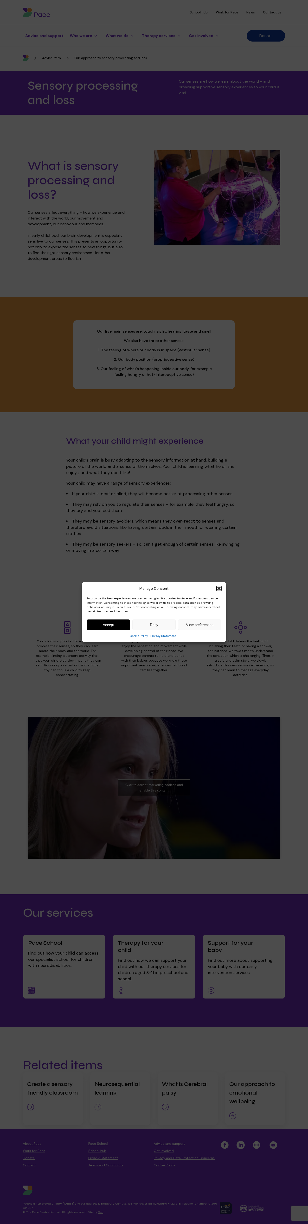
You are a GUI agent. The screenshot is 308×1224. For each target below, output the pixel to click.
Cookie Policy (139, 636)
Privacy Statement (163, 636)
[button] (219, 588)
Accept (108, 625)
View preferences (199, 625)
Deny (154, 625)
